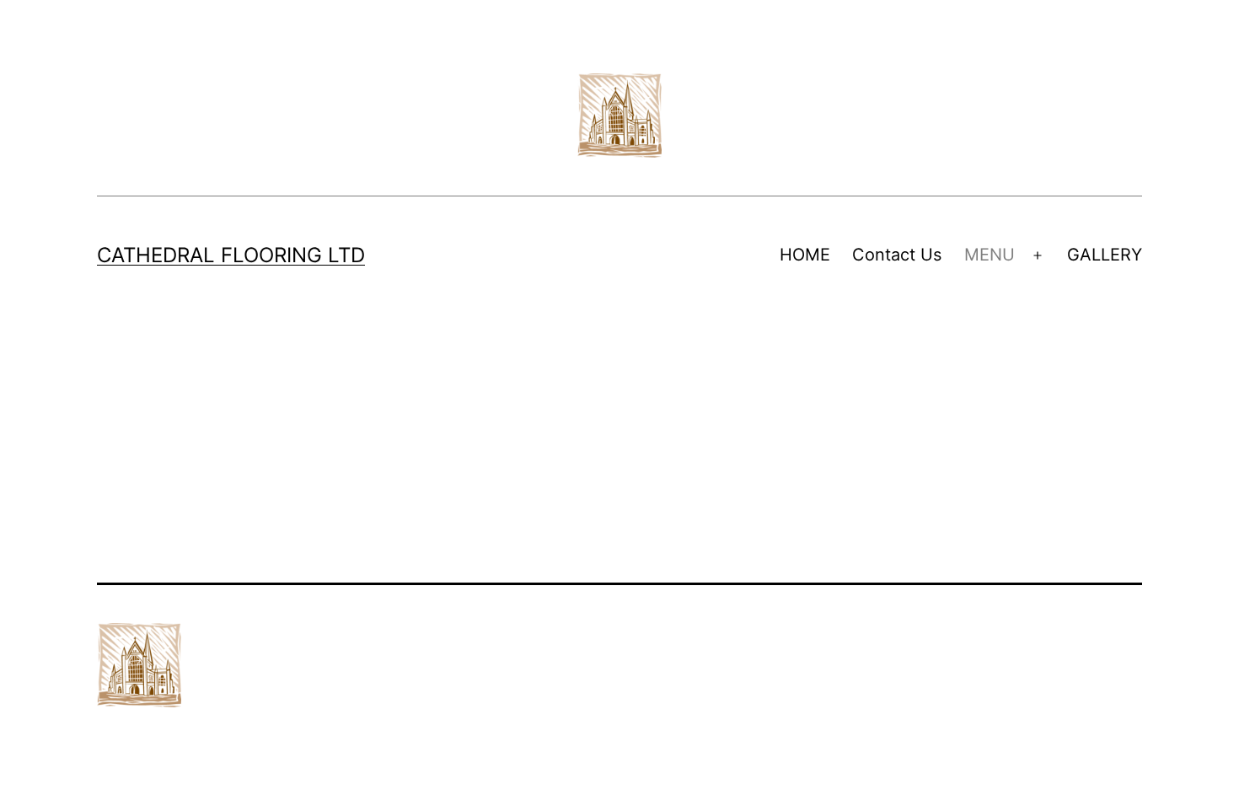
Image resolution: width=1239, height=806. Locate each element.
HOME (805, 254)
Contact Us (896, 254)
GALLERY (1104, 254)
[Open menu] (1037, 255)
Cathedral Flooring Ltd (231, 255)
